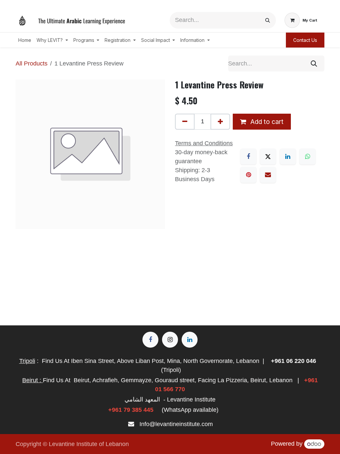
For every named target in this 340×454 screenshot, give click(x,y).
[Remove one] (185, 122)
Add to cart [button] (266, 122)
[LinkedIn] (288, 157)
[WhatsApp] (307, 157)
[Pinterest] (248, 175)
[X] (268, 157)
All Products (31, 63)
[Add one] (220, 122)
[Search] (267, 20)
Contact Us (305, 40)
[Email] (268, 175)
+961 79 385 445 (130, 409)
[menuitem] (25, 40)
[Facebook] (248, 157)
